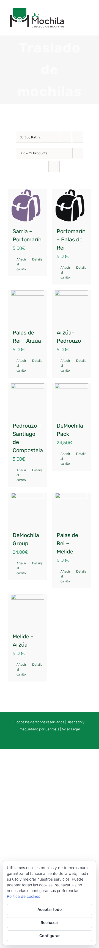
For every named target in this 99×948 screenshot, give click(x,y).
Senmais (52, 729)
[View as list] (54, 166)
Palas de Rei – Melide (67, 543)
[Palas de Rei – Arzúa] (27, 306)
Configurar (49, 935)
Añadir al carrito (21, 264)
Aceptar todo (49, 909)
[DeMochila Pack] (71, 399)
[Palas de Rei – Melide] (71, 509)
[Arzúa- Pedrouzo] (71, 306)
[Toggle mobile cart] (78, 15)
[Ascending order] (78, 137)
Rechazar (49, 922)
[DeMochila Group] (27, 509)
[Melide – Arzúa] (27, 610)
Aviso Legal (71, 729)
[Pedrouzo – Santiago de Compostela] (27, 399)
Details (37, 259)
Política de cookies (23, 896)
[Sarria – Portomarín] (27, 205)
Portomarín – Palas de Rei (71, 239)
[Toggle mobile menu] (88, 15)
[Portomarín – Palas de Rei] (71, 205)
